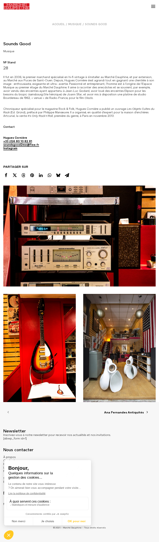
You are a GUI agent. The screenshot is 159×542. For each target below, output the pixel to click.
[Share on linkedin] (41, 175)
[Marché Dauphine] (16, 6)
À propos (9, 457)
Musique (75, 24)
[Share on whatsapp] (49, 175)
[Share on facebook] (6, 175)
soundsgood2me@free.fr (21, 144)
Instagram (10, 148)
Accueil (58, 24)
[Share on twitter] (15, 175)
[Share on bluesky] (58, 175)
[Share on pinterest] (32, 175)
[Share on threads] (23, 175)
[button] (153, 6)
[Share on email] (67, 175)
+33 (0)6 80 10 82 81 (17, 141)
